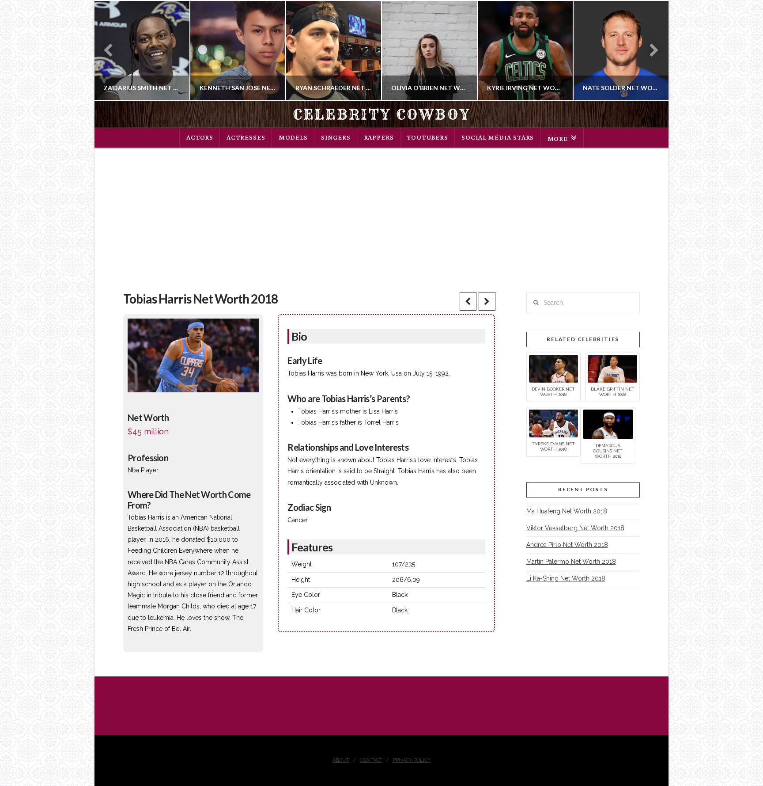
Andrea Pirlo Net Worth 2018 (567, 544)
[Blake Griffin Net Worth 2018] (612, 368)
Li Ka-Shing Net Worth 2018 (565, 578)
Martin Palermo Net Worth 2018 (571, 561)
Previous (112, 50)
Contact (371, 760)
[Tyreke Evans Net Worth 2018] (553, 422)
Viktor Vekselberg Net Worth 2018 (575, 528)
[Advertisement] (381, 215)
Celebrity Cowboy (381, 114)
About (340, 760)
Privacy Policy (412, 760)
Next (650, 50)
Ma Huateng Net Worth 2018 (566, 511)
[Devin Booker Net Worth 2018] (553, 368)
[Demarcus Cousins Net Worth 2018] (608, 423)
